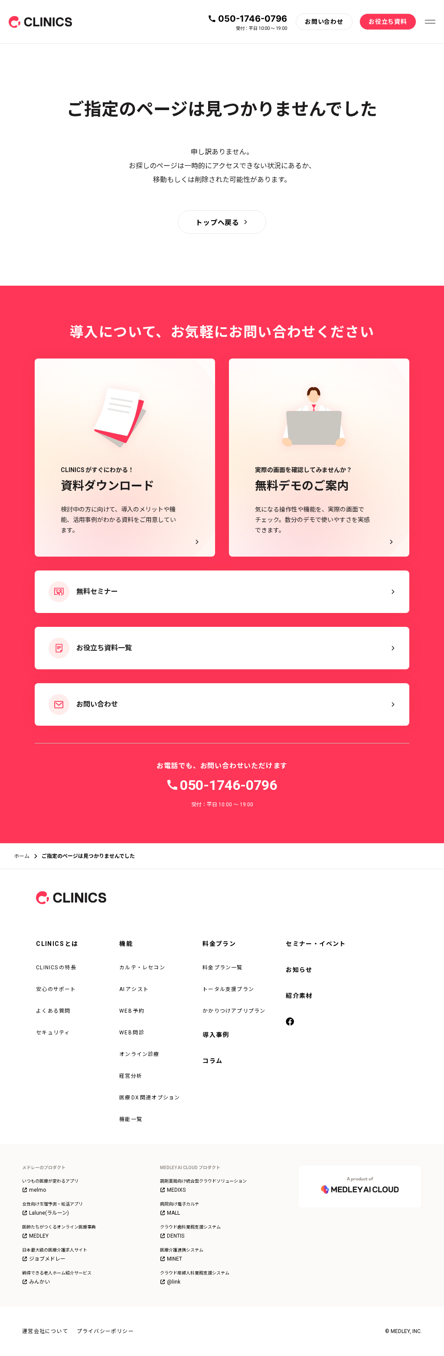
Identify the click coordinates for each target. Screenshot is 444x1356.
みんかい (39, 1282)
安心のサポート (56, 989)
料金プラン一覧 (222, 968)
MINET (174, 1259)
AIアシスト (134, 989)
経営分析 (130, 1076)
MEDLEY (39, 1236)
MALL (173, 1213)
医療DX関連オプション (149, 1098)
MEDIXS (176, 1190)
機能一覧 (130, 1119)
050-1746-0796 (252, 18)
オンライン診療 (139, 1054)
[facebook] (291, 1022)
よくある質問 (53, 1011)
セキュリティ (53, 1033)
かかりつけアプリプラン (233, 1011)
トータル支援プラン (228, 989)
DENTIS (175, 1236)
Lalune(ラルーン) (49, 1213)
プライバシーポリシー (105, 1331)
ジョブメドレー (47, 1259)
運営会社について (45, 1331)
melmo (37, 1190)
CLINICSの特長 (56, 968)
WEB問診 (131, 1033)
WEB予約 (131, 1011)
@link (173, 1282)
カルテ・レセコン (142, 968)
